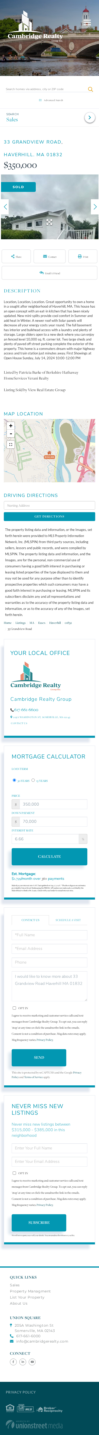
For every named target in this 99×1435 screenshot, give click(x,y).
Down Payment (23, 813)
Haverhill (55, 623)
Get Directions (49, 516)
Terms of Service (33, 1077)
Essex (41, 623)
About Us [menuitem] (18, 1303)
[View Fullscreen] (10, 444)
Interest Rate (22, 830)
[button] (90, 89)
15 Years (42, 781)
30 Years (23, 781)
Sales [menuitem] (15, 1285)
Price (16, 796)
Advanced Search (53, 100)
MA (31, 623)
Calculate (49, 856)
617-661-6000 (28, 1336)
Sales (12, 119)
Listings (20, 623)
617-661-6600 (26, 710)
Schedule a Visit (68, 920)
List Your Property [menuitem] (27, 1297)
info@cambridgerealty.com (42, 1341)
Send (39, 1057)
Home (8, 623)
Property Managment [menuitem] (30, 1291)
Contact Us (19, 723)
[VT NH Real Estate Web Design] (49, 1424)
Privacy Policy (45, 1040)
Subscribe (39, 1222)
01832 (68, 623)
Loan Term (20, 769)
